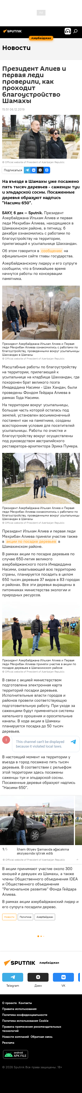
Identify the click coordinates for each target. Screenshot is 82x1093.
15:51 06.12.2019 (13, 109)
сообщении (51, 250)
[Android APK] (15, 1055)
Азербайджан (45, 917)
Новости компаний (15, 1037)
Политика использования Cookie (25, 1021)
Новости (9, 917)
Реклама (8, 1043)
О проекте (9, 1003)
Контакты (25, 1003)
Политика (25, 917)
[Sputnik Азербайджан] (13, 33)
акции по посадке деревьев (31, 541)
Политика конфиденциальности (24, 1015)
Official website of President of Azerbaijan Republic (35, 162)
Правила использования (19, 1009)
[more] (77, 859)
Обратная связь (41, 1037)
